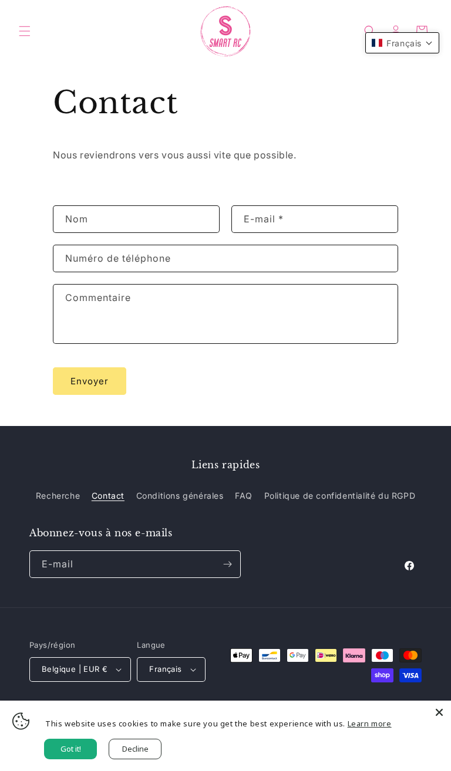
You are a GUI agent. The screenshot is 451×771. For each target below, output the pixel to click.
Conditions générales (180, 496)
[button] (25, 31)
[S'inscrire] (227, 564)
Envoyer (89, 381)
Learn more (370, 723)
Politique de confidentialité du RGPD (340, 496)
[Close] (439, 712)
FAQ (244, 496)
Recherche (58, 496)
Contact (108, 496)
